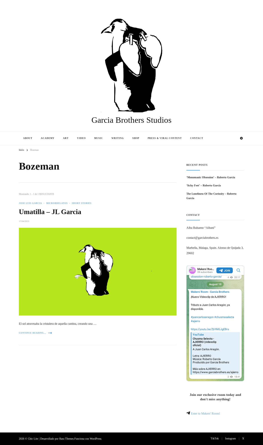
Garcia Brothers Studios (131, 119)
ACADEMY (47, 138)
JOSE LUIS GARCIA (30, 203)
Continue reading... (32, 333)
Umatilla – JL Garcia (50, 212)
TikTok (215, 438)
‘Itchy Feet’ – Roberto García (203, 185)
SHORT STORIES (81, 203)
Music (98, 138)
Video (81, 138)
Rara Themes (66, 438)
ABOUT (27, 138)
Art (66, 138)
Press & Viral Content (165, 138)
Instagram (230, 438)
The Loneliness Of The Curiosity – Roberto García (211, 196)
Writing (117, 138)
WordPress (95, 438)
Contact (196, 138)
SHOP (135, 138)
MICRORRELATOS (57, 203)
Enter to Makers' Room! (205, 413)
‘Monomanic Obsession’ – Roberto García (210, 177)
